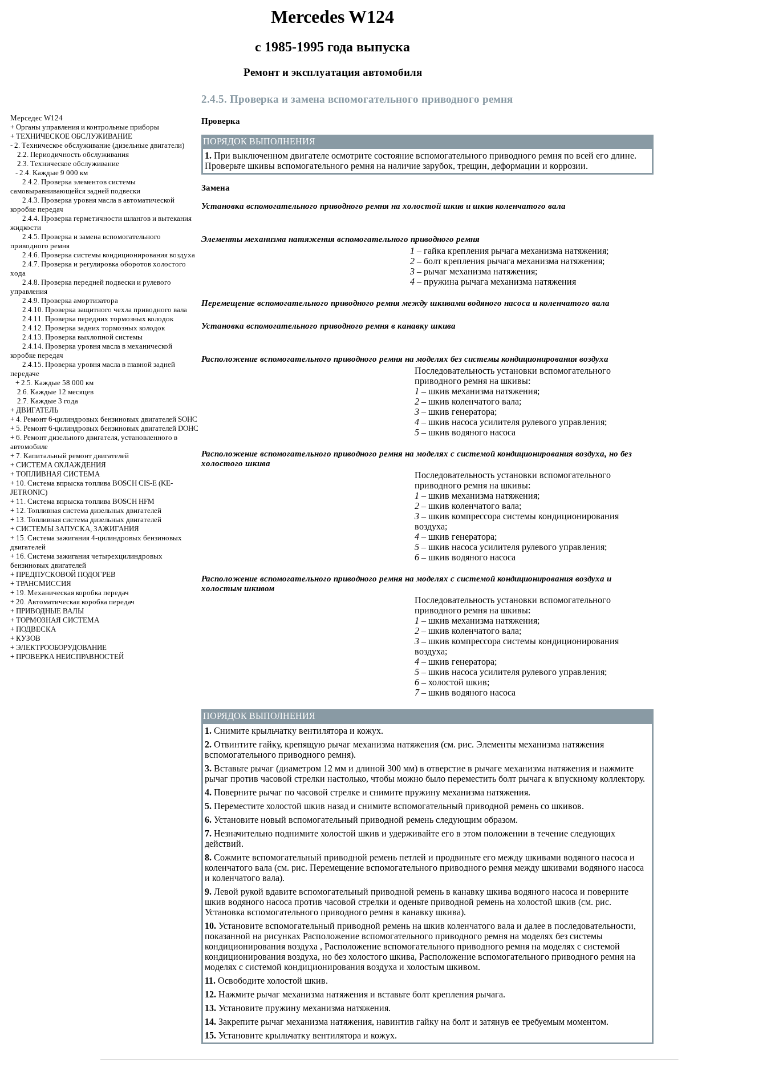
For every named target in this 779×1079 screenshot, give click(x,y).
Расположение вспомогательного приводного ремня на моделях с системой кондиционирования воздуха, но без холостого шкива (412, 951)
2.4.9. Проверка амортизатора (70, 300)
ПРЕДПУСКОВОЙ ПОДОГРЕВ (66, 574)
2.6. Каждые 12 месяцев (55, 391)
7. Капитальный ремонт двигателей (72, 455)
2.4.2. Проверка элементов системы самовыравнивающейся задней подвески (75, 186)
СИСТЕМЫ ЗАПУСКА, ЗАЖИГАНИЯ (77, 528)
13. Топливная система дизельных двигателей (88, 519)
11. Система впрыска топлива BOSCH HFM (85, 501)
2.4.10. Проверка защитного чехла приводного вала (104, 309)
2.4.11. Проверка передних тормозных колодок (97, 318)
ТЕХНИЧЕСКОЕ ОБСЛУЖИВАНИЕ (74, 136)
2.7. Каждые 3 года (47, 401)
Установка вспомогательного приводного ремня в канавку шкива (333, 912)
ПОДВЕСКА (36, 629)
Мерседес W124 (36, 118)
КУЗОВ (28, 638)
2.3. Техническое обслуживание (68, 163)
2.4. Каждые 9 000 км (53, 172)
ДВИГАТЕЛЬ (37, 410)
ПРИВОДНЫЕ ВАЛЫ (50, 611)
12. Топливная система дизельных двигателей (88, 510)
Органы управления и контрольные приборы (87, 127)
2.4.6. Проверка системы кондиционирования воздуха (108, 254)
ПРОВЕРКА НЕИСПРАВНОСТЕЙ (70, 656)
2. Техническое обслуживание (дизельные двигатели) (99, 145)
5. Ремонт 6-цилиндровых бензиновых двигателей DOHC (107, 428)
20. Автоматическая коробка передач (75, 601)
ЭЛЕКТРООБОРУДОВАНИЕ (61, 647)
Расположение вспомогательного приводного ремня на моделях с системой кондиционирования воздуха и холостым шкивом (420, 962)
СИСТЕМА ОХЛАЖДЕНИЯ (61, 464)
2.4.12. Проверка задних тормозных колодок (93, 328)
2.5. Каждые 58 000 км (57, 382)
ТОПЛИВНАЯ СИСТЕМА (58, 474)
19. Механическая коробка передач (72, 592)
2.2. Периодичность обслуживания (73, 154)
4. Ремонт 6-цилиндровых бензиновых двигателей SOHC (106, 419)
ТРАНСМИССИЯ (43, 583)
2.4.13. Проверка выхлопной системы (82, 337)
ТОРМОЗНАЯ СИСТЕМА (57, 620)
